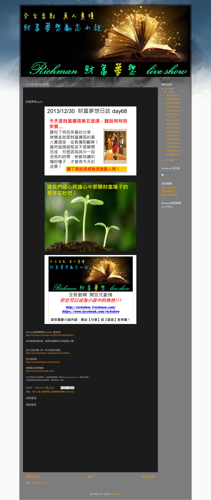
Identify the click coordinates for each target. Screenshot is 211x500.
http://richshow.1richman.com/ (40, 371)
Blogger (116, 494)
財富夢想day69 (173, 99)
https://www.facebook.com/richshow (43, 362)
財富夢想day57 (173, 147)
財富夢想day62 (173, 128)
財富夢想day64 (173, 120)
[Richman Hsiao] (162, 176)
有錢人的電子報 (168, 188)
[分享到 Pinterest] (72, 387)
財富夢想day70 (173, 95)
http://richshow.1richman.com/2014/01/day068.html (50, 335)
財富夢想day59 (173, 139)
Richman (70, 392)
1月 (169, 92)
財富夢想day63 (173, 124)
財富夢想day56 (173, 151)
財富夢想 (46, 392)
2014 (167, 89)
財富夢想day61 (173, 132)
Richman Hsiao (166, 172)
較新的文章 (32, 476)
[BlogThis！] (64, 387)
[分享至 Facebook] (70, 387)
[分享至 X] (67, 387)
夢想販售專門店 (168, 191)
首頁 (90, 476)
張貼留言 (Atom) (39, 483)
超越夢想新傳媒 (58, 392)
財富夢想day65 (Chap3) (173, 115)
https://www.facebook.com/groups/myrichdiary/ (48, 353)
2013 (167, 160)
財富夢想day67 (173, 107)
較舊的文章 (148, 476)
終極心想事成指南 (169, 195)
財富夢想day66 (173, 110)
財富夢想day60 (173, 135)
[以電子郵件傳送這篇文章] (62, 387)
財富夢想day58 (173, 143)
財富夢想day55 (173, 154)
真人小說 (37, 392)
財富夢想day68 (173, 103)
